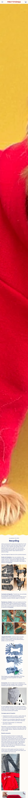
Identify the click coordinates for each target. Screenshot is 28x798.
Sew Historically (15, 676)
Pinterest (10, 562)
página (7, 706)
